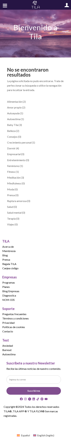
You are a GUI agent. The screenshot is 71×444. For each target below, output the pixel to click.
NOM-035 (8, 299)
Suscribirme (33, 391)
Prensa (11, 195)
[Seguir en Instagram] (25, 399)
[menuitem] (23, 435)
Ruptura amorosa (17, 200)
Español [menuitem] (25, 435)
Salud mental (14, 212)
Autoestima (13, 119)
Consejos (12, 136)
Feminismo (13, 165)
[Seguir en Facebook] (21, 399)
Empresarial (14, 154)
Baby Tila (12, 124)
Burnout (7, 349)
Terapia (11, 218)
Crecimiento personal (19, 142)
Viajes (10, 224)
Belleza (11, 130)
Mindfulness (14, 183)
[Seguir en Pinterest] (42, 399)
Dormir (11, 148)
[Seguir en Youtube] (46, 399)
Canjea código (10, 268)
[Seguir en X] (29, 399)
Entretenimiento (16, 160)
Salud (10, 206)
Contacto (7, 331)
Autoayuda (13, 113)
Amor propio (14, 107)
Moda (10, 189)
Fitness (11, 171)
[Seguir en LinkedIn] (33, 399)
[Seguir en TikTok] (37, 399)
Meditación (13, 177)
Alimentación (14, 101)
